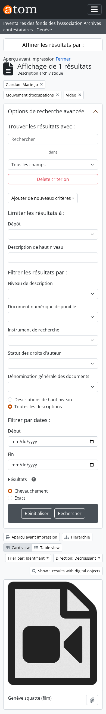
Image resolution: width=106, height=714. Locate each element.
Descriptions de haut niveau (43, 400)
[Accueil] (22, 9)
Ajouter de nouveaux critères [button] (41, 198)
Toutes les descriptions (38, 407)
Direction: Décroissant (76, 558)
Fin (11, 454)
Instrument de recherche (33, 330)
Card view (20, 547)
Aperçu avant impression (34, 537)
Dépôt (14, 224)
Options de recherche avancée (46, 111)
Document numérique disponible (42, 307)
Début (14, 431)
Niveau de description (30, 283)
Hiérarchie (80, 537)
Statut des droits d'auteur (34, 353)
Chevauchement (31, 491)
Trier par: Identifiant (27, 558)
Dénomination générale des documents (48, 376)
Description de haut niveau (35, 247)
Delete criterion (53, 179)
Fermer (63, 59)
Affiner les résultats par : (53, 44)
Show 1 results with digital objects (68, 570)
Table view (49, 547)
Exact (19, 498)
